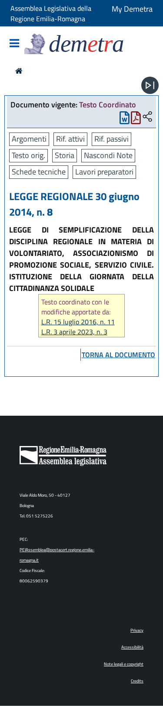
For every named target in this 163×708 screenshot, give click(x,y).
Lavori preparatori (104, 172)
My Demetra (132, 9)
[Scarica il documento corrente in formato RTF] (125, 120)
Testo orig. (28, 155)
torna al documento (118, 354)
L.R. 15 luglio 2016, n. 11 (78, 322)
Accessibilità (132, 647)
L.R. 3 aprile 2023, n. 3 (74, 332)
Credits (137, 681)
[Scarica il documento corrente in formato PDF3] (136, 120)
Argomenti (29, 139)
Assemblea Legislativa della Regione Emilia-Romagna (50, 13)
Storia (64, 155)
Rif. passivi (111, 139)
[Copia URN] (147, 117)
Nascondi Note (108, 155)
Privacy (136, 630)
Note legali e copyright (123, 664)
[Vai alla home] (19, 71)
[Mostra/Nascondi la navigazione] (14, 44)
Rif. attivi (70, 139)
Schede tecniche (39, 172)
